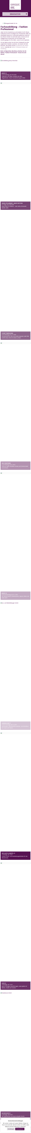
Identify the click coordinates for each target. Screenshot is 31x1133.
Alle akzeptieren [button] (19, 1129)
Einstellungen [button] (11, 1129)
